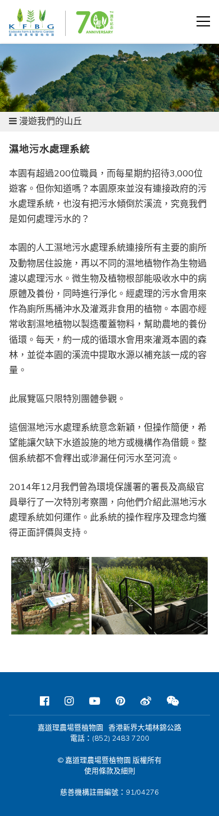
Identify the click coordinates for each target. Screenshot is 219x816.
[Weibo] (146, 701)
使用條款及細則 (109, 771)
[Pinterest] (120, 701)
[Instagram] (69, 701)
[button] (203, 21)
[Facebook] (44, 701)
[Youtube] (94, 701)
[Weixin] (173, 701)
